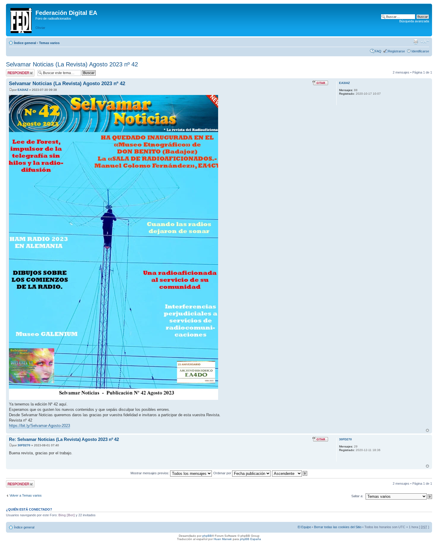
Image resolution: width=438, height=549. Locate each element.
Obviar (40, 27)
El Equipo (304, 527)
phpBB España (250, 539)
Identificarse (420, 51)
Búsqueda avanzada (414, 21)
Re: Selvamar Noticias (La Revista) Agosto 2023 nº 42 (64, 439)
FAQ (378, 51)
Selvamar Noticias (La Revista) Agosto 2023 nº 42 (72, 64)
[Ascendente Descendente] (290, 473)
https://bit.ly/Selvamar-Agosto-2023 (39, 425)
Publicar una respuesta (15, 72)
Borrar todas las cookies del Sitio (337, 527)
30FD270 (24, 445)
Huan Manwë (223, 539)
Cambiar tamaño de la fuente (424, 41)
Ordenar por (222, 473)
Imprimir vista (415, 41)
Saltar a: (357, 496)
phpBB (207, 535)
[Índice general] (21, 19)
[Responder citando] (320, 83)
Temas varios (49, 43)
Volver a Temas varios (26, 495)
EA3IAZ (23, 89)
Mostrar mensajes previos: (150, 473)
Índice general (25, 43)
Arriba (427, 430)
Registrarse (396, 51)
